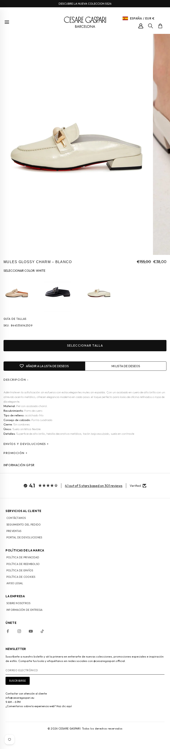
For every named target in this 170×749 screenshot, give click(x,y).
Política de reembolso (23, 564)
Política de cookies (20, 576)
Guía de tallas (15, 318)
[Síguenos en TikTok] (42, 631)
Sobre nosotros (18, 603)
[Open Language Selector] (125, 18)
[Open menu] (7, 22)
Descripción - (16, 379)
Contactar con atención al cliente (26, 693)
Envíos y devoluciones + (26, 444)
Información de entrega (24, 609)
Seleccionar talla (85, 345)
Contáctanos (16, 518)
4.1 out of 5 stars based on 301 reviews (93, 485)
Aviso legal (14, 583)
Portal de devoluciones (24, 537)
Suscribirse (17, 680)
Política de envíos (19, 570)
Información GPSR (19, 465)
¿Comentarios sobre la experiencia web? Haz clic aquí (39, 706)
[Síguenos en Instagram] (19, 631)
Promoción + (15, 453)
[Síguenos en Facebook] (8, 631)
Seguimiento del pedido (23, 524)
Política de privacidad (22, 557)
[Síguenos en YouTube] (31, 631)
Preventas (13, 531)
